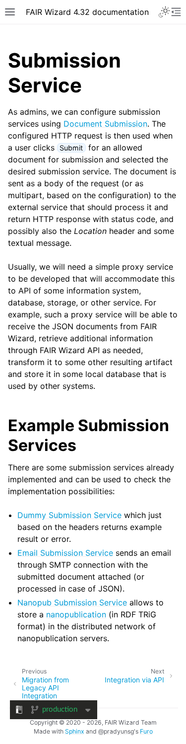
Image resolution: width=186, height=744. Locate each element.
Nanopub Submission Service (72, 602)
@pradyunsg (116, 731)
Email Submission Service (65, 553)
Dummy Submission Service (69, 515)
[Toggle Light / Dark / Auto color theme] (164, 12)
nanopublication (76, 614)
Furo (146, 731)
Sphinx (74, 731)
